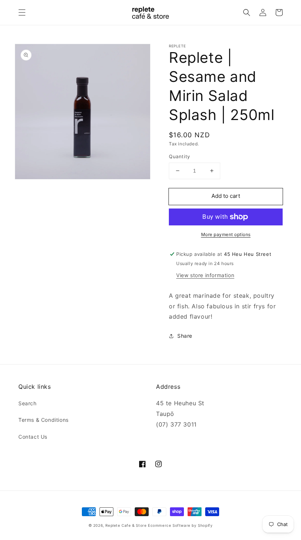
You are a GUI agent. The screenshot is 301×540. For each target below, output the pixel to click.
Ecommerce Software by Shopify (180, 525)
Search (27, 403)
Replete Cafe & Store (125, 525)
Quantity (179, 156)
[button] (22, 12)
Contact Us (32, 437)
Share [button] (184, 336)
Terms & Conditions (43, 420)
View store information (205, 275)
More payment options (226, 234)
